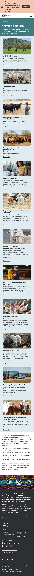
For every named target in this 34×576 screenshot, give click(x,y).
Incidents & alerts (22, 536)
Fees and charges (10, 178)
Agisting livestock (10, 56)
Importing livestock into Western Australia (15, 212)
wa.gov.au (19, 571)
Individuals (5, 530)
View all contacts (8, 552)
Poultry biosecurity (10, 317)
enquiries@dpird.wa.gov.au (12, 546)
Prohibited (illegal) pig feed (13, 351)
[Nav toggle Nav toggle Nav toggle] (31, 16)
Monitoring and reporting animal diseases (15, 283)
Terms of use (17, 569)
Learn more (26, 6)
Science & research (22, 530)
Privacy (10, 569)
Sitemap (4, 569)
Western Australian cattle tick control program (14, 418)
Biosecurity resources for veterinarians (12, 118)
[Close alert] (32, 6)
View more (7, 65)
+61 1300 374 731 (9, 540)
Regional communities (8, 534)
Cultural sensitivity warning (8, 571)
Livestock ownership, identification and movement (14, 247)
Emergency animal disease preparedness (13, 149)
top (31, 574)
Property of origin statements (14, 385)
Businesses (5, 532)
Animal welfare (9, 87)
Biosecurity (5, 21)
